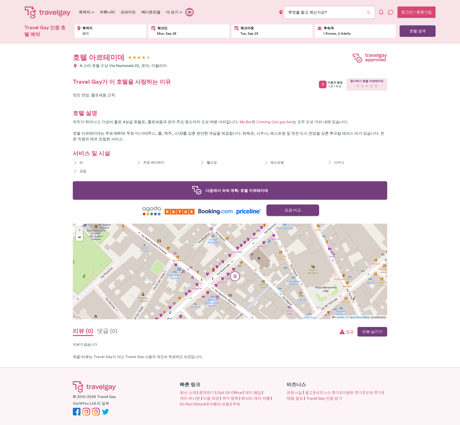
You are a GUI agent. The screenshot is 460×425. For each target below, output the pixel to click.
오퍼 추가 (373, 393)
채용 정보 (295, 398)
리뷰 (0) (83, 331)
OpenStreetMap (359, 317)
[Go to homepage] (47, 12)
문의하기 (206, 393)
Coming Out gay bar (274, 122)
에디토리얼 (151, 12)
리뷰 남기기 (372, 332)
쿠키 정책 (230, 398)
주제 (236, 404)
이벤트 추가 (352, 393)
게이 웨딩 (253, 393)
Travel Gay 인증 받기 (324, 398)
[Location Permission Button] (280, 12)
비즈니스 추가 (327, 393)
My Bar (246, 122)
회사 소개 (188, 393)
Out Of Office (229, 393)
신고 (350, 332)
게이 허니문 (190, 398)
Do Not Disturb (193, 404)
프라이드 (128, 12)
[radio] (130, 58)
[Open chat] (391, 12)
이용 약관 (211, 398)
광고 (309, 393)
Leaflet (339, 317)
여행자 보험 (219, 404)
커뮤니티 (107, 12)
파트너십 (294, 393)
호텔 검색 (417, 31)
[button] (235, 276)
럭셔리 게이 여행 (255, 398)
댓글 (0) (107, 331)
